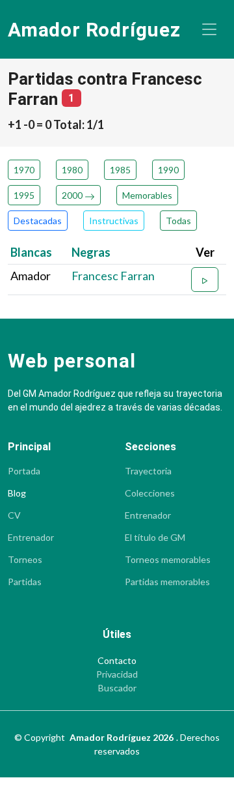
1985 (120, 169)
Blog (17, 493)
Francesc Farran (113, 275)
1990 (168, 169)
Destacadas (38, 220)
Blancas (31, 252)
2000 (73, 195)
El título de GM (155, 537)
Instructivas (113, 220)
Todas (178, 220)
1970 (24, 169)
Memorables (147, 195)
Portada (24, 471)
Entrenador (31, 537)
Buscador (117, 688)
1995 (24, 195)
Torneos (25, 559)
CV (14, 515)
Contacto (117, 660)
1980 (72, 169)
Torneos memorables (168, 559)
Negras (91, 252)
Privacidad (117, 674)
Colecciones (150, 493)
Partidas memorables (167, 581)
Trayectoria (148, 471)
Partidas (25, 581)
